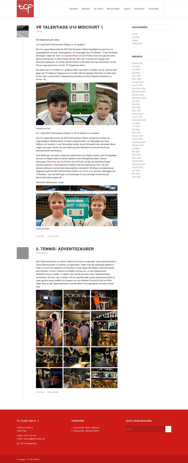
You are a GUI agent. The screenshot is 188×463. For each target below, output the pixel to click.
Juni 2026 (136, 69)
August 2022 (137, 167)
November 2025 (138, 91)
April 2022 (136, 176)
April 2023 (136, 154)
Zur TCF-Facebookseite (27, 443)
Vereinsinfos (42, 253)
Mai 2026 (136, 72)
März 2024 (136, 132)
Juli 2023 (136, 148)
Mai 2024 (136, 129)
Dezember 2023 (138, 142)
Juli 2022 (136, 170)
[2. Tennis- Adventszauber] (23, 253)
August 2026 (137, 63)
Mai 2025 (136, 104)
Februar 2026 (137, 82)
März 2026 (136, 79)
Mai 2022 (136, 173)
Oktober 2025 (137, 94)
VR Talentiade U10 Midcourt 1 (69, 27)
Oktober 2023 (137, 145)
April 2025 (136, 107)
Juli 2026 (136, 66)
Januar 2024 (137, 138)
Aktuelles (136, 37)
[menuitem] (73, 8)
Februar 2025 (137, 113)
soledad (55, 236)
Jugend (39, 31)
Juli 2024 (136, 123)
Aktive (134, 34)
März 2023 (136, 157)
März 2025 (136, 110)
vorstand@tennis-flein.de (34, 438)
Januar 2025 (137, 116)
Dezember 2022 (138, 164)
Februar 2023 (137, 160)
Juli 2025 (136, 101)
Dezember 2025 (138, 88)
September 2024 (139, 119)
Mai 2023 (136, 151)
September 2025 (139, 97)
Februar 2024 (137, 135)
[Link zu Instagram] (169, 8)
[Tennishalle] (23, 31)
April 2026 (136, 75)
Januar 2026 (137, 85)
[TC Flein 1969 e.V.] (25, 8)
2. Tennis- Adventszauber (65, 248)
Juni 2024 (136, 126)
